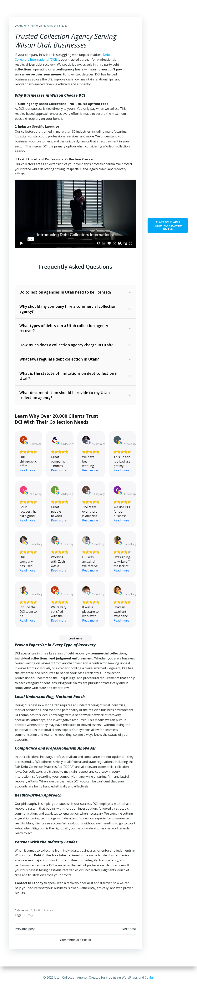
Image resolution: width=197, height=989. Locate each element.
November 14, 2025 (55, 25)
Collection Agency (42, 910)
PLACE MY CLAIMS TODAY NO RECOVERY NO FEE (168, 225)
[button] (75, 292)
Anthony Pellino (28, 25)
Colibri (149, 977)
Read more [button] (27, 470)
